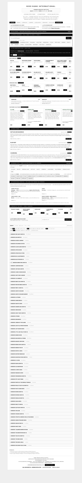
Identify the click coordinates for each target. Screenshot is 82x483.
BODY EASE (18, 230)
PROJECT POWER (15, 209)
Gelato (18, 169)
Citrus (22, 44)
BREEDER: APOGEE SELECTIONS (22, 253)
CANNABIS (12, 22)
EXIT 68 (12, 60)
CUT (24, 228)
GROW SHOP (45, 22)
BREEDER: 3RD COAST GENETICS (20, 235)
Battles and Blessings (17, 132)
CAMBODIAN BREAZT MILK (72, 86)
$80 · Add (69, 149)
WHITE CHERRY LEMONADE (26, 210)
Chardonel (13, 153)
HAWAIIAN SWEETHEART (37, 86)
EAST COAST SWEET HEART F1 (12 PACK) (62, 61)
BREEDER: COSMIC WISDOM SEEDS (24, 272)
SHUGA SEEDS (30, 110)
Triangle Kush (66, 169)
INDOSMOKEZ (12, 73)
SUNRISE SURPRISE (50, 85)
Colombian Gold (41, 176)
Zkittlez (33, 169)
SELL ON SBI (51, 22)
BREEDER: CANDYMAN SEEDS (23, 266)
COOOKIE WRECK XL (26, 72)
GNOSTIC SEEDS (64, 132)
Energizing (45, 42)
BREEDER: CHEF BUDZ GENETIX (20, 269)
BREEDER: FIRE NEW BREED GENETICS (23, 285)
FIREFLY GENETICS (28, 206)
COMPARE (31, 22)
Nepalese (24, 178)
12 (53, 228)
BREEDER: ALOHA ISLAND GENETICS (27, 247)
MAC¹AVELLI (13, 85)
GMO (12, 171)
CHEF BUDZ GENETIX (66, 110)
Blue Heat (13, 142)
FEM (18, 228)
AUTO (21, 228)
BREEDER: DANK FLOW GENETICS (20, 282)
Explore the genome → (55, 28)
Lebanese (30, 178)
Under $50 (48, 44)
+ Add (15, 54)
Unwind (63, 42)
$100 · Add (68, 138)
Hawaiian (65, 176)
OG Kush (13, 169)
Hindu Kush (19, 176)
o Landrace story (24, 42)
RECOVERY (28, 230)
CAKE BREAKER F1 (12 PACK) (50, 61)
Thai (25, 176)
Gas (12, 44)
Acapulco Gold (50, 176)
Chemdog (43, 169)
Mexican (18, 178)
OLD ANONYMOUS (63, 153)
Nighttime (38, 42)
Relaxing (32, 42)
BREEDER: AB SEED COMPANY (20, 241)
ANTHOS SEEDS (29, 50)
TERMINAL (18, 22)
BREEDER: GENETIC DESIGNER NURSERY (23, 294)
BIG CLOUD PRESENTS (61, 73)
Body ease (57, 42)
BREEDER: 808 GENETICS (20, 238)
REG (16, 228)
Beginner (35, 44)
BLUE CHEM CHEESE (15, 72)
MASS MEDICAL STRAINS (15, 110)
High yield (41, 44)
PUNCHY (59, 72)
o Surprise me (14, 42)
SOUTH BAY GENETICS (63, 142)
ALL (13, 228)
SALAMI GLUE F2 (49, 72)
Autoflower (28, 44)
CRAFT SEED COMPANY (14, 86)
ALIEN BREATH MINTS (49, 210)
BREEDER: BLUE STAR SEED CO (26, 260)
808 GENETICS (24, 86)
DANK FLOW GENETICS (14, 61)
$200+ (42, 228)
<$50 (31, 228)
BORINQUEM (60, 85)
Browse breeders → (32, 28)
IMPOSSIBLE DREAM (26, 60)
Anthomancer (21, 50)
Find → (68, 38)
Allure (12, 109)
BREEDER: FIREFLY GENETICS (21, 288)
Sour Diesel (51, 169)
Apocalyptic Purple (68, 109)
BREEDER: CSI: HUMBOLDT (25, 279)
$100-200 (38, 228)
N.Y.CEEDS (59, 86)
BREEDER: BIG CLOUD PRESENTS (19, 257)
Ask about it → (21, 54)
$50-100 (34, 228)
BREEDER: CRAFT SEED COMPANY (23, 276)
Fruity (68, 42)
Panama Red (59, 176)
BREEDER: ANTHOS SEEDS (20, 250)
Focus (51, 42)
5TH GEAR (60, 209)
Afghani (13, 176)
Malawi (13, 178)
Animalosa (31, 109)
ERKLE (23, 85)
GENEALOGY (24, 22)
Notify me (68, 219)
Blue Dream (58, 169)
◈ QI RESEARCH (59, 22)
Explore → (69, 163)
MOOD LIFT (23, 230)
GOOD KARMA (37, 60)
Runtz (38, 169)
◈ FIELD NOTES (38, 22)
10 (51, 228)
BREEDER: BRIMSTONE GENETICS (32, 263)
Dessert (17, 44)
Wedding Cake (25, 169)
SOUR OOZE (37, 209)
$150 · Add (68, 159)
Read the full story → (15, 138)
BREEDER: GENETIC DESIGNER (19, 291)
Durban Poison (31, 176)
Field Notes (58, 174)
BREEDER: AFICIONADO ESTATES (20, 244)
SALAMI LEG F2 (37, 72)
